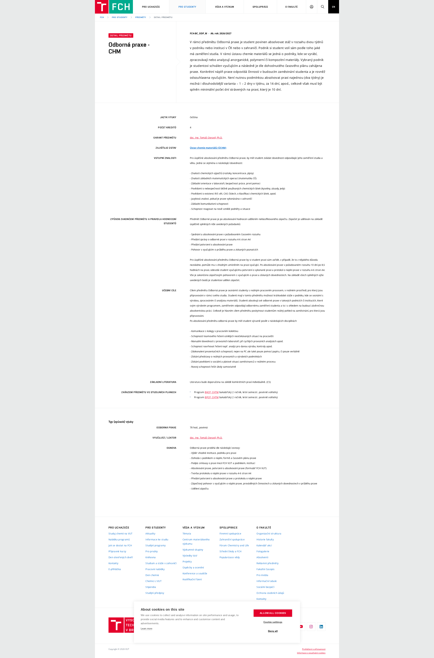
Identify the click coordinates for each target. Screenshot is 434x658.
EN (333, 6)
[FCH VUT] (114, 7)
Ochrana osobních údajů (270, 593)
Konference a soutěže (195, 573)
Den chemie (152, 575)
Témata (187, 533)
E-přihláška (114, 569)
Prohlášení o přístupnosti (314, 649)
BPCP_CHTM (212, 397)
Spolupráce (260, 6)
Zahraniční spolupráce (232, 539)
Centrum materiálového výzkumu (196, 541)
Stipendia (150, 587)
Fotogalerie (263, 551)
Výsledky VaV (190, 555)
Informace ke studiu (156, 539)
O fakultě (291, 6)
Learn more (146, 628)
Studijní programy (155, 545)
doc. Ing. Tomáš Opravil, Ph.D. (206, 137)
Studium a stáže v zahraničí (160, 563)
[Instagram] (311, 626)
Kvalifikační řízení (192, 579)
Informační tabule (267, 581)
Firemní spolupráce (230, 533)
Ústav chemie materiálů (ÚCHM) (208, 147)
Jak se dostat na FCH (120, 545)
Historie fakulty (265, 539)
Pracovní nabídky (154, 569)
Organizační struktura (269, 533)
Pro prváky (151, 551)
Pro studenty (120, 17)
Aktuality (150, 533)
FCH (102, 17)
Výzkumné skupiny (193, 549)
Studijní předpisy (154, 593)
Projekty (187, 561)
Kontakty (113, 563)
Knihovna (150, 557)
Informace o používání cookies (311, 652)
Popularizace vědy (230, 557)
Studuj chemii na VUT (120, 533)
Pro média (262, 575)
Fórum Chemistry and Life (234, 545)
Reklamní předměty (268, 563)
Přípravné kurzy (117, 551)
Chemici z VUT (153, 581)
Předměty (140, 17)
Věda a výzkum (224, 6)
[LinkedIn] (321, 626)
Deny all (273, 631)
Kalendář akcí (264, 545)
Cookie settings (272, 622)
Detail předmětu (163, 17)
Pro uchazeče (151, 6)
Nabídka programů (119, 539)
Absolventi (262, 557)
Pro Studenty (187, 6)
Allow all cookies (273, 613)
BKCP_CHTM (212, 392)
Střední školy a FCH (230, 551)
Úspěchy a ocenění (193, 567)
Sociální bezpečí (265, 587)
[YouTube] (301, 626)
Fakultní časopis (265, 569)
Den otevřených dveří (120, 557)
